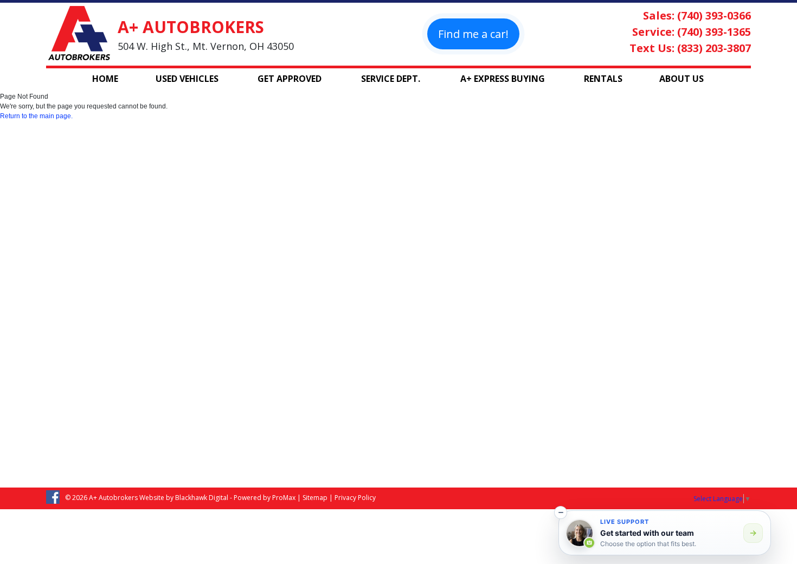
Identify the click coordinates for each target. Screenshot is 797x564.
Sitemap (315, 497)
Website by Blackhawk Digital (183, 497)
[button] (560, 512)
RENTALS (603, 79)
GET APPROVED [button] (290, 79)
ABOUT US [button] (681, 79)
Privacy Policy (355, 497)
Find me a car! (473, 34)
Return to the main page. (36, 116)
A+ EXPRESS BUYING (502, 79)
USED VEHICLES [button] (187, 79)
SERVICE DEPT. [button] (390, 79)
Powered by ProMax (264, 497)
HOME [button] (105, 79)
